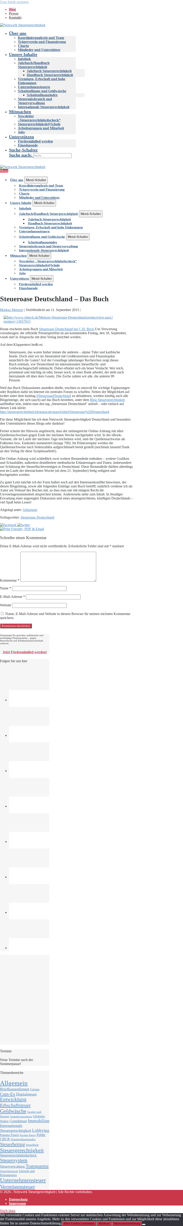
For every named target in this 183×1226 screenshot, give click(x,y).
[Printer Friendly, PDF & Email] (22, 529)
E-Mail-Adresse (12, 597)
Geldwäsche (13, 1111)
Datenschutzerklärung (127, 1223)
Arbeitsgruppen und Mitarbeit (41, 128)
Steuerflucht (32, 1145)
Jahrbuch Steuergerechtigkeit (49, 71)
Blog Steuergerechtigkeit (107, 400)
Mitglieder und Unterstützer (39, 50)
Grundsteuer (18, 1121)
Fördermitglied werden (35, 141)
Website (5, 605)
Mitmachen (20, 111)
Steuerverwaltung (12, 1166)
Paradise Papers (28, 1135)
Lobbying (40, 1130)
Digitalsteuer (26, 1094)
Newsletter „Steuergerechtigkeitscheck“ (39, 118)
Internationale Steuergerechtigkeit (43, 107)
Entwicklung (13, 1099)
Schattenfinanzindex (42, 95)
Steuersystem (13, 1160)
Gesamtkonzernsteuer (21, 1116)
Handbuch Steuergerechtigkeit (50, 75)
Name (5, 588)
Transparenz (37, 1166)
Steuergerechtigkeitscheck (18, 1155)
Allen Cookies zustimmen (79, 1223)
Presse (14, 13)
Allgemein (30, 510)
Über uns (17, 33)
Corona (34, 1089)
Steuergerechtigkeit (22, 1150)
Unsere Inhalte (23, 54)
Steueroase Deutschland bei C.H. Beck (66, 329)
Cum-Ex (7, 1094)
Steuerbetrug (12, 1144)
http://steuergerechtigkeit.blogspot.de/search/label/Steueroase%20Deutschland (54, 412)
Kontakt (15, 17)
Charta (23, 46)
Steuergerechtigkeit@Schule (39, 124)
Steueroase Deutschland (37, 517)
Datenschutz (18, 1199)
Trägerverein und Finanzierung (42, 42)
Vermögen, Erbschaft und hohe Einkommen (51, 227)
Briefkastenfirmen (14, 1089)
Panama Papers (9, 1135)
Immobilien (38, 1120)
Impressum (17, 1203)
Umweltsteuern (9, 1171)
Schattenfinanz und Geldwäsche (42, 91)
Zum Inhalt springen (14, 2)
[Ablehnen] (144, 1224)
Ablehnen (104, 1223)
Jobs (21, 132)
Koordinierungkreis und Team (41, 38)
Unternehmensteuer (23, 1180)
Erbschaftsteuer (15, 1105)
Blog (12, 9)
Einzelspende (28, 145)
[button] (96, 152)
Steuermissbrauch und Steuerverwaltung (35, 101)
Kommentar (9, 580)
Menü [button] (4, 171)
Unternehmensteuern (34, 87)
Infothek (24, 59)
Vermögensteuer (17, 1187)
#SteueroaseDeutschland (53, 396)
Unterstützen (21, 136)
